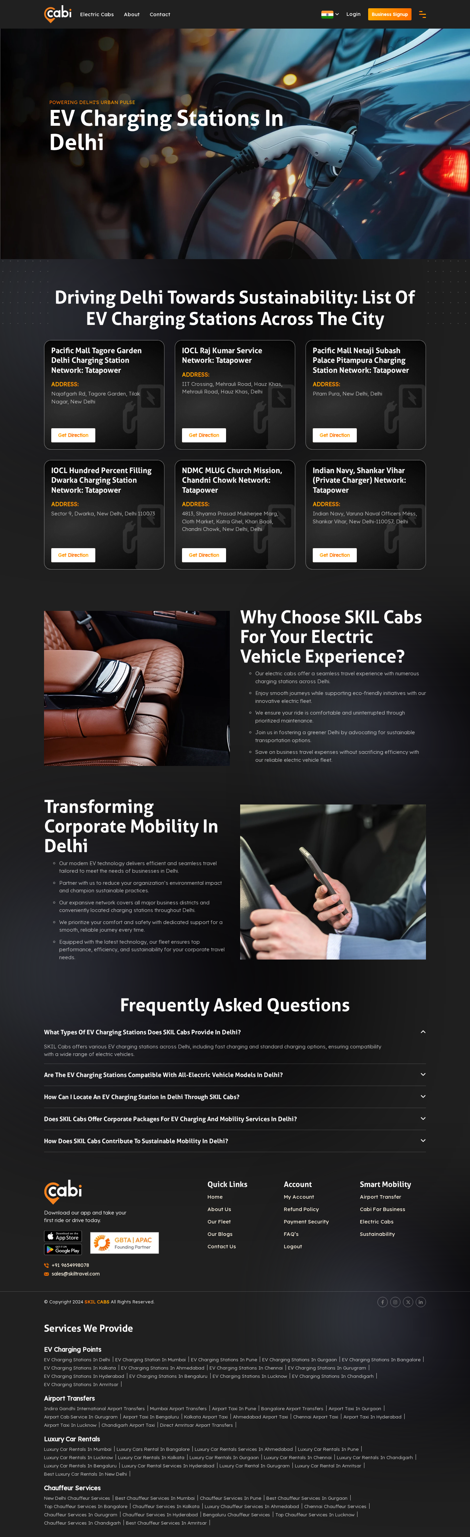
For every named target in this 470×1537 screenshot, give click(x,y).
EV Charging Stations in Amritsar (81, 1384)
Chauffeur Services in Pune (230, 1498)
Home (215, 1196)
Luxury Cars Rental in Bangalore (153, 1449)
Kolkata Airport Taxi (206, 1417)
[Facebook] (382, 1302)
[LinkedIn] (421, 1302)
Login (353, 14)
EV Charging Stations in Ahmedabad (162, 1368)
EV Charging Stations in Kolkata (80, 1368)
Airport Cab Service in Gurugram (81, 1417)
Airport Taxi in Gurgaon (355, 1408)
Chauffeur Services (72, 1488)
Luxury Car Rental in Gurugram (255, 1465)
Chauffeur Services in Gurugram (80, 1514)
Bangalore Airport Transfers (292, 1408)
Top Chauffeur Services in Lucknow (314, 1514)
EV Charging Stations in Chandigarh (333, 1376)
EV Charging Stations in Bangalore (381, 1359)
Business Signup (390, 14)
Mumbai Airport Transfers (178, 1408)
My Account (299, 1196)
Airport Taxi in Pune (234, 1408)
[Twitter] (408, 1302)
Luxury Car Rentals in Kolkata (151, 1457)
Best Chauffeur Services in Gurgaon (307, 1498)
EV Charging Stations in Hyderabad (84, 1376)
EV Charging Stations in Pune (224, 1359)
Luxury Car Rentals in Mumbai (77, 1449)
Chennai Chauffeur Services (335, 1506)
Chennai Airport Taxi (315, 1417)
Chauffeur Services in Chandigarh (82, 1523)
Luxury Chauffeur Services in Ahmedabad (252, 1506)
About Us (219, 1209)
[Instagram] (395, 1302)
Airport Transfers (69, 1398)
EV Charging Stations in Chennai (246, 1368)
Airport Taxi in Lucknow (70, 1425)
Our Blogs (220, 1234)
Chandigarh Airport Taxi (128, 1425)
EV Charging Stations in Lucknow (250, 1376)
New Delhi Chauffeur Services (77, 1498)
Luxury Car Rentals (72, 1439)
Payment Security (306, 1221)
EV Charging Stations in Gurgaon (299, 1359)
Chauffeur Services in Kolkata (166, 1506)
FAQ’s (291, 1234)
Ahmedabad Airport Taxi (260, 1417)
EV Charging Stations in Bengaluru (168, 1376)
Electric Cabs (97, 14)
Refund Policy (301, 1209)
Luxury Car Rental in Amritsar (328, 1465)
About (132, 14)
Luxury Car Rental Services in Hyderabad (168, 1465)
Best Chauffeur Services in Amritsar (166, 1523)
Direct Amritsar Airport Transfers (196, 1425)
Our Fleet (219, 1221)
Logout (293, 1246)
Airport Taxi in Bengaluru (151, 1417)
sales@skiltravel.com (76, 1274)
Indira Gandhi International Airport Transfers (94, 1408)
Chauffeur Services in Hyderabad (160, 1514)
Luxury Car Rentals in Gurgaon (224, 1457)
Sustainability (377, 1234)
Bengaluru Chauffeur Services (236, 1514)
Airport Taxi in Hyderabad (372, 1417)
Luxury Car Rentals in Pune (328, 1449)
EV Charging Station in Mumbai (150, 1359)
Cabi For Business (382, 1209)
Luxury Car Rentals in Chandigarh (375, 1457)
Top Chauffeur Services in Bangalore (85, 1506)
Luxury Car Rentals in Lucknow (78, 1457)
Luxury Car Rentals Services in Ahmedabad (244, 1449)
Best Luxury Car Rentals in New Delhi (85, 1474)
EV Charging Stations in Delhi (77, 1359)
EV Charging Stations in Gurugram (327, 1368)
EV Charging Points (73, 1349)
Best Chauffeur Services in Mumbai (155, 1498)
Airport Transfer (380, 1196)
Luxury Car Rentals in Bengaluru (80, 1465)
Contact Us (221, 1246)
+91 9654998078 (70, 1265)
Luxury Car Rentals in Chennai (298, 1457)
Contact (160, 14)
